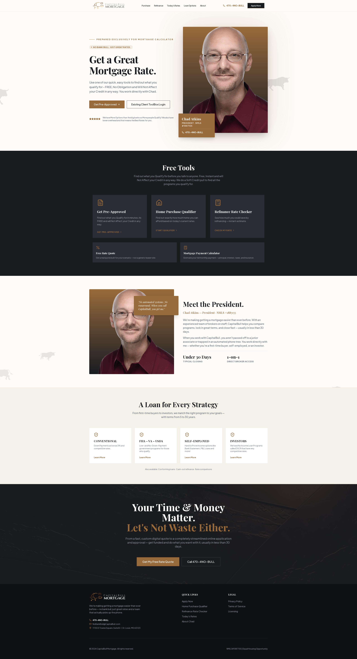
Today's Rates (173, 5)
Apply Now (256, 5)
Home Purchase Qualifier (194, 606)
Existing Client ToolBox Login (148, 104)
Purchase (146, 5)
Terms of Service (236, 606)
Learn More (99, 457)
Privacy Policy (235, 601)
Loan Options (190, 5)
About (203, 5)
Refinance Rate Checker (194, 611)
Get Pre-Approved (105, 104)
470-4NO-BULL (235, 5)
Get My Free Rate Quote (158, 561)
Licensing (233, 611)
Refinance (158, 5)
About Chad (188, 621)
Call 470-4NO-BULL (201, 561)
